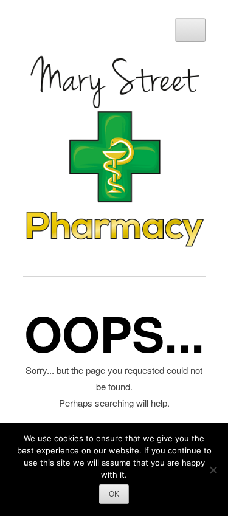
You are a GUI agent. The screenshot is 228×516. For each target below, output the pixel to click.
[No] (213, 470)
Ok (114, 494)
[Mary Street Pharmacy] (114, 244)
